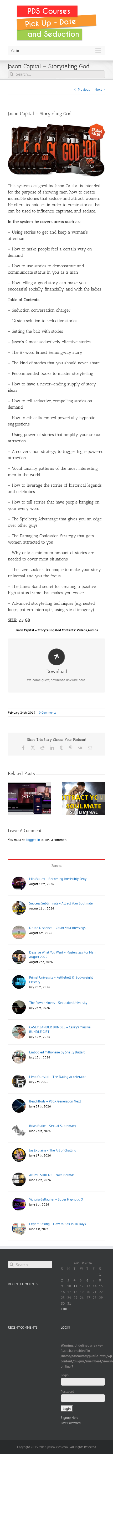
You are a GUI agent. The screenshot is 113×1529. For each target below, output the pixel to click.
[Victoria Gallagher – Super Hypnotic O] (19, 1199)
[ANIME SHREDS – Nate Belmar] (19, 1175)
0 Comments (47, 712)
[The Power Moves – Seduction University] (19, 1003)
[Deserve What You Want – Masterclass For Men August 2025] (19, 952)
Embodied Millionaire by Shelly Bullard (57, 1052)
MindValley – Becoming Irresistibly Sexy (57, 879)
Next (98, 89)
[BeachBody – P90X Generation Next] (19, 1101)
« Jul (64, 1309)
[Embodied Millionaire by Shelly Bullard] (19, 1052)
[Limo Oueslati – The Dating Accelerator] (19, 1077)
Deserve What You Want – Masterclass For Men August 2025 (62, 954)
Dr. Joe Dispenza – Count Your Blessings (57, 928)
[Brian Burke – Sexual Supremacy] (19, 1126)
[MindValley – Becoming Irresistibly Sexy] (19, 879)
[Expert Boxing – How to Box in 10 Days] (19, 1224)
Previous (84, 89)
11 (75, 1286)
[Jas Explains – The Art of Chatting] (19, 1150)
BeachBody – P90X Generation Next (55, 1101)
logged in (33, 840)
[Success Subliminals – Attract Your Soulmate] (19, 903)
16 (63, 1292)
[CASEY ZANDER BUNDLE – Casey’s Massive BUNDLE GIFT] (19, 1027)
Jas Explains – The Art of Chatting (52, 1150)
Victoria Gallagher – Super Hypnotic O (56, 1199)
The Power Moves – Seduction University (58, 1002)
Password (67, 1391)
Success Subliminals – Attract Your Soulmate (61, 903)
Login (65, 1375)
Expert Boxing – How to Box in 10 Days (57, 1224)
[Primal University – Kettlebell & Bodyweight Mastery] (19, 977)
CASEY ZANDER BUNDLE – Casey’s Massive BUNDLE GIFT (60, 1029)
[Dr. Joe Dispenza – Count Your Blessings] (19, 928)
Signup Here (70, 1417)
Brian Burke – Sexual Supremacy (52, 1126)
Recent (57, 866)
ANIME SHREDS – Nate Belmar (51, 1175)
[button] (12, 798)
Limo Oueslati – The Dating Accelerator (57, 1077)
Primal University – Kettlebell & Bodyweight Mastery (61, 979)
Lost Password (71, 1423)
